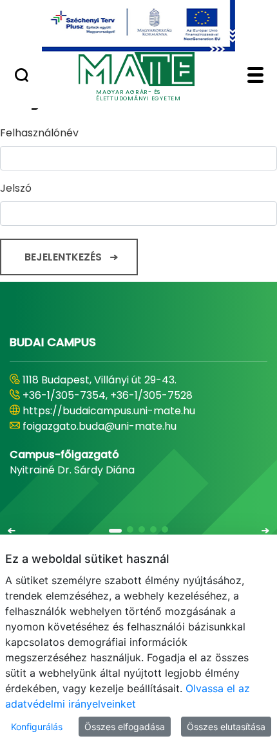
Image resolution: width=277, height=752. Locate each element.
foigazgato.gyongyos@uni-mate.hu (111, 426)
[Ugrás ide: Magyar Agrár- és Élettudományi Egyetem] (138, 25)
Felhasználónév (39, 132)
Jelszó (16, 188)
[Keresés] (21, 76)
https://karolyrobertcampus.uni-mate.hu (128, 410)
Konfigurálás (36, 726)
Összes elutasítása (226, 726)
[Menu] (255, 76)
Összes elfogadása (124, 726)
